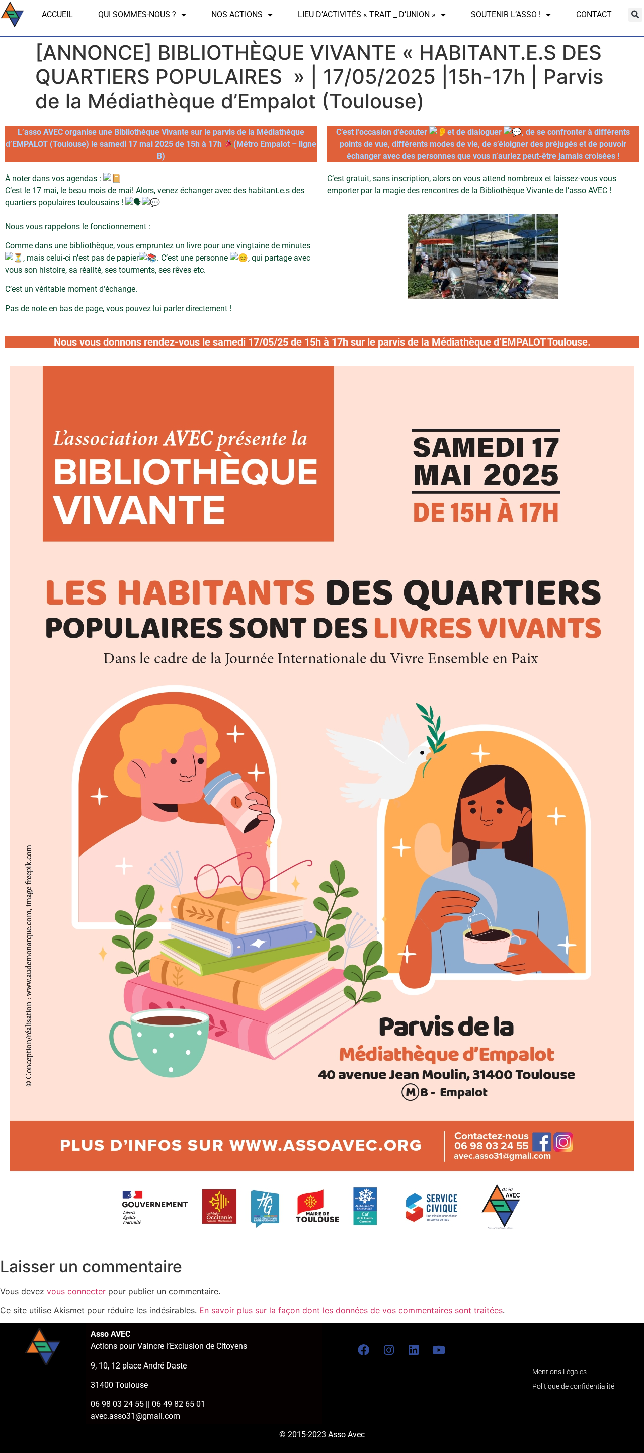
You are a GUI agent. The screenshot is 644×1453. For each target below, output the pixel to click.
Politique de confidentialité (573, 1386)
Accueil (57, 14)
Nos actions (237, 14)
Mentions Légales (559, 1371)
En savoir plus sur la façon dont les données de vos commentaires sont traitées (351, 1310)
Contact (594, 14)
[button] (635, 15)
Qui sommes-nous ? (137, 14)
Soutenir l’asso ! (506, 14)
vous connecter (76, 1291)
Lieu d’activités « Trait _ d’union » (367, 14)
